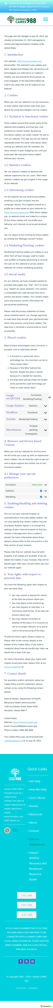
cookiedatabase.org (13, 740)
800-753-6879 (29, 949)
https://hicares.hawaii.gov (29, 61)
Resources (35, 814)
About (33, 822)
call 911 (37, 6)
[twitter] (26, 961)
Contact (34, 831)
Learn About (37, 798)
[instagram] (32, 961)
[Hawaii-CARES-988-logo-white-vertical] (14, 768)
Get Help (34, 781)
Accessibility (33, 988)
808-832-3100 (30, 945)
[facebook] (20, 961)
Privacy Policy (21, 988)
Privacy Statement (12, 667)
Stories (33, 806)
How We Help (37, 789)
